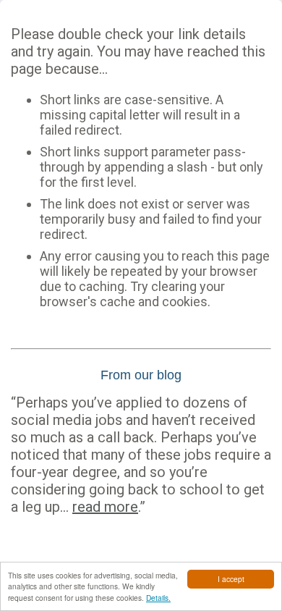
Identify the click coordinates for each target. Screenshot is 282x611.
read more (105, 506)
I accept (231, 578)
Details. (158, 597)
